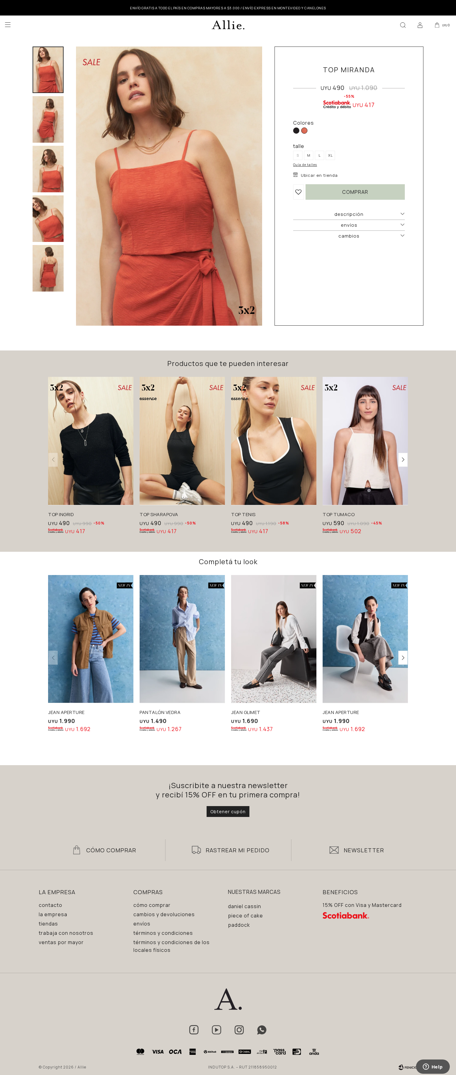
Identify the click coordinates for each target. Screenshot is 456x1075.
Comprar (355, 192)
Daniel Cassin (244, 906)
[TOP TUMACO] (365, 441)
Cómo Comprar (111, 850)
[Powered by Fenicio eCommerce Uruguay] (408, 1067)
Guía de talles (305, 165)
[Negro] (296, 130)
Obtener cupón (228, 811)
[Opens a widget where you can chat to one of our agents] (433, 1067)
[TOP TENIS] (273, 441)
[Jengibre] (304, 130)
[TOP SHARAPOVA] (182, 441)
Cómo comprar (152, 905)
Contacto (50, 905)
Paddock (239, 924)
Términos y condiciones (163, 933)
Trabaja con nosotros (66, 933)
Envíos (141, 923)
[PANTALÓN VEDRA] (182, 639)
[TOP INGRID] (90, 441)
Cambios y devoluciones (164, 914)
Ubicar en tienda (319, 175)
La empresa (53, 914)
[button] (403, 25)
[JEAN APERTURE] (90, 639)
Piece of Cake (245, 915)
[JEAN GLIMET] (273, 639)
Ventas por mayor (61, 942)
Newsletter (364, 850)
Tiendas (48, 923)
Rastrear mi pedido (238, 850)
